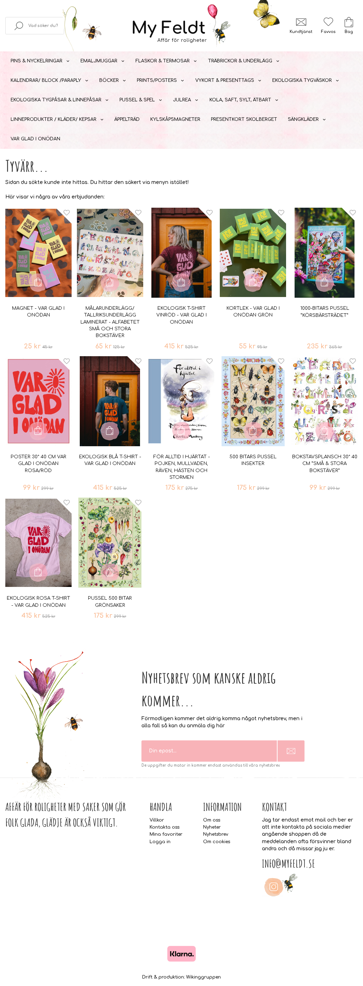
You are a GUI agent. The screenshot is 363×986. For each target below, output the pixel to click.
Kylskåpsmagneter (175, 119)
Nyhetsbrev (215, 834)
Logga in (160, 841)
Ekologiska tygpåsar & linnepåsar (56, 99)
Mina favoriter (166, 834)
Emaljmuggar (98, 60)
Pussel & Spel (137, 99)
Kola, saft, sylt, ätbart (240, 99)
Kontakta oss (164, 827)
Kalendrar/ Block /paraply (46, 80)
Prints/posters (157, 80)
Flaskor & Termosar (162, 60)
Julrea (182, 99)
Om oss (211, 820)
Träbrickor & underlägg (240, 60)
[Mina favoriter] (328, 21)
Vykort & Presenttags (224, 80)
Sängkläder (303, 119)
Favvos (328, 31)
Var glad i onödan (35, 138)
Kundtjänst (301, 31)
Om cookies (216, 841)
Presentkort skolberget (244, 119)
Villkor (157, 820)
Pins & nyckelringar (36, 60)
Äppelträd (127, 119)
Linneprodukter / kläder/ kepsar (53, 119)
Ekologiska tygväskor (302, 80)
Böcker (109, 80)
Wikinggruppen (203, 977)
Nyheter (212, 827)
